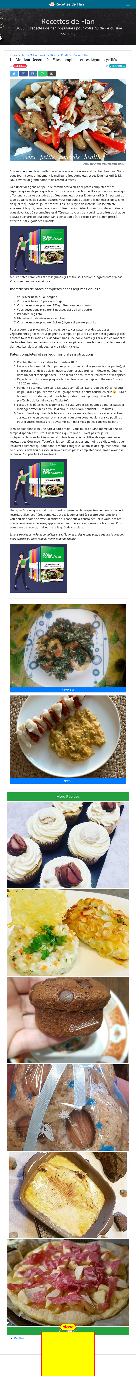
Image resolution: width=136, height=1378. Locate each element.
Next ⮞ (68, 780)
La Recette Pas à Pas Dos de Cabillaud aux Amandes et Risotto (68, 931)
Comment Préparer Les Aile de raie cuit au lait (68, 1194)
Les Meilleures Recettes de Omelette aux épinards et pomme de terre (68, 644)
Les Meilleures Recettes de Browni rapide (68, 1019)
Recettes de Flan (69, 4)
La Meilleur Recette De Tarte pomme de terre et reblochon (68, 1281)
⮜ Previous (68, 689)
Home (13, 55)
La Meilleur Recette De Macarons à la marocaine (68, 1106)
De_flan (21, 55)
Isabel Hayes (20, 65)
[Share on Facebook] (23, 73)
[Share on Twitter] (14, 73)
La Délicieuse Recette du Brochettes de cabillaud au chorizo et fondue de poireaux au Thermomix (68, 736)
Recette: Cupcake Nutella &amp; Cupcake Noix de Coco (68, 843)
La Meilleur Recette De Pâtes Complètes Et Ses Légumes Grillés (57, 55)
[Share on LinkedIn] (33, 73)
